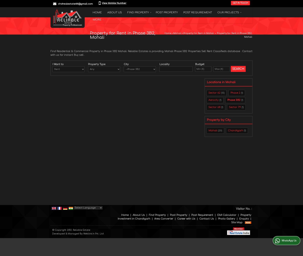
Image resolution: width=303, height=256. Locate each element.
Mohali (177, 33)
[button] (114, 3)
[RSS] (248, 222)
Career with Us (186, 218)
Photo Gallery (226, 218)
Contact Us (206, 218)
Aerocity (213, 100)
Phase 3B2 (233, 100)
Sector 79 (235, 107)
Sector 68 (214, 107)
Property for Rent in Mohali (198, 33)
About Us (114, 12)
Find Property (138, 12)
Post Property (167, 12)
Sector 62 (214, 93)
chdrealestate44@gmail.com (75, 4)
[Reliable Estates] (67, 17)
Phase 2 (235, 93)
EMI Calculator (226, 215)
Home (97, 12)
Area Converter (163, 218)
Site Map (237, 222)
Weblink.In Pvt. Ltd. (93, 234)
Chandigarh (235, 130)
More (97, 19)
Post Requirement (197, 12)
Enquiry (244, 218)
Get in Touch (240, 3)
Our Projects (228, 12)
